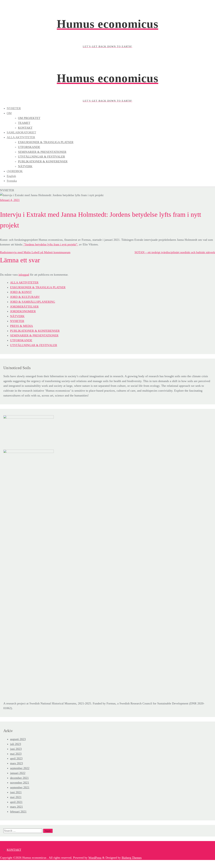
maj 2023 (16, 753)
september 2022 (19, 768)
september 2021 (19, 787)
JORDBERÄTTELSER (24, 306)
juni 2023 (16, 749)
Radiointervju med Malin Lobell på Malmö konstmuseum (35, 252)
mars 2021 (16, 806)
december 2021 (19, 778)
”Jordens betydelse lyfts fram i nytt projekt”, (50, 244)
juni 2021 (16, 792)
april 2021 (16, 802)
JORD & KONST (21, 292)
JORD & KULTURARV (25, 297)
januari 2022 (17, 773)
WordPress (94, 857)
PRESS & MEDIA (21, 326)
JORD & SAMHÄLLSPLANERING (32, 301)
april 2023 (16, 758)
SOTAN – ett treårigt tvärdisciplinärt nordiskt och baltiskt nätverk (175, 252)
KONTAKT (14, 849)
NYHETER (17, 321)
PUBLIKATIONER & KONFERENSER (35, 330)
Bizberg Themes (132, 857)
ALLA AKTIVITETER (24, 282)
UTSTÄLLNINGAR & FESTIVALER (33, 345)
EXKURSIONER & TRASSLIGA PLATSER (38, 287)
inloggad (23, 274)
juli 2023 (15, 744)
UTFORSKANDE (21, 340)
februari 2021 (18, 811)
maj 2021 (16, 797)
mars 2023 (16, 763)
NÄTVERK (17, 316)
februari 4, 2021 (10, 200)
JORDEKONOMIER (23, 311)
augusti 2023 (18, 739)
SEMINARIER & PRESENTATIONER (34, 335)
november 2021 (19, 782)
